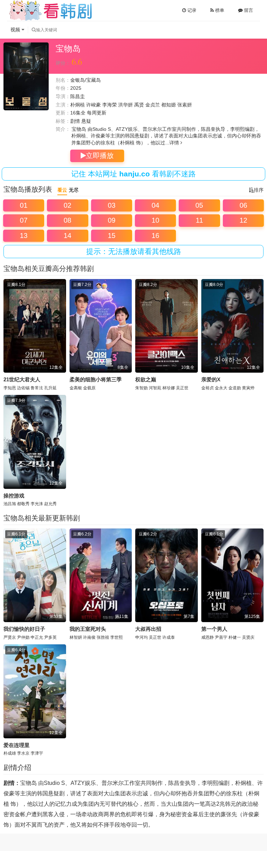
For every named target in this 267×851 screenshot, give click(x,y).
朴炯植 (77, 105)
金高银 (76, 387)
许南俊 (89, 637)
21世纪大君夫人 (21, 379)
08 (67, 220)
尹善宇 (221, 637)
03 (111, 205)
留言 (248, 10)
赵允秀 (50, 503)
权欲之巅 (145, 379)
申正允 (37, 637)
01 (23, 205)
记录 (191, 10)
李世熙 (116, 637)
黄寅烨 (248, 387)
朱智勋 (141, 387)
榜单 (219, 10)
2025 (75, 88)
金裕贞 (207, 387)
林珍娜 (168, 387)
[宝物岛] (26, 76)
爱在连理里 (16, 745)
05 (199, 205)
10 (155, 220)
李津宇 (37, 753)
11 (199, 220)
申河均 (141, 637)
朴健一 (234, 637)
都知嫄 (168, 105)
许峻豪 (93, 105)
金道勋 (234, 387)
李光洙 (37, 503)
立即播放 (100, 155)
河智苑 (155, 387)
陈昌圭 (77, 96)
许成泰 (168, 637)
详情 (174, 142)
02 (67, 205)
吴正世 (182, 387)
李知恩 (9, 387)
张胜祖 (103, 637)
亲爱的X (210, 379)
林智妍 (76, 637)
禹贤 (139, 105)
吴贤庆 (248, 637)
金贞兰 (152, 105)
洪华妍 (125, 105)
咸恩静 (207, 637)
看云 (62, 190)
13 (23, 235)
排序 (259, 190)
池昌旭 (9, 503)
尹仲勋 (23, 637)
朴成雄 (9, 753)
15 (111, 235)
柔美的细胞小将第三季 (96, 379)
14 (67, 235)
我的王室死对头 (88, 629)
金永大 (221, 387)
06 (243, 205)
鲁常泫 (37, 387)
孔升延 (50, 387)
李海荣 (109, 105)
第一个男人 (214, 629)
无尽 (74, 190)
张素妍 (184, 105)
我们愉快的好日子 (24, 629)
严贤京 (9, 637)
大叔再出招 (148, 629)
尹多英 (50, 637)
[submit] (34, 30)
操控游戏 (13, 496)
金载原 (89, 387)
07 (23, 220)
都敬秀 (23, 503)
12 (243, 220)
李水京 (23, 753)
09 (111, 220)
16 (155, 235)
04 (155, 205)
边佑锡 (23, 387)
